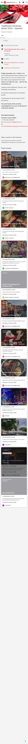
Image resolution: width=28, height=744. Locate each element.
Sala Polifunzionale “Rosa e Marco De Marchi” (14, 50)
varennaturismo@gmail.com (12, 122)
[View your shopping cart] (23, 2)
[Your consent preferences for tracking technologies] (25, 741)
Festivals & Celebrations (11, 62)
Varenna (9, 32)
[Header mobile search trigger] (27, 2)
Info (3, 35)
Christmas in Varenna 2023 (12, 68)
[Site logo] (10, 2)
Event (3, 32)
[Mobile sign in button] (20, 2)
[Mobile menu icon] (2, 2)
